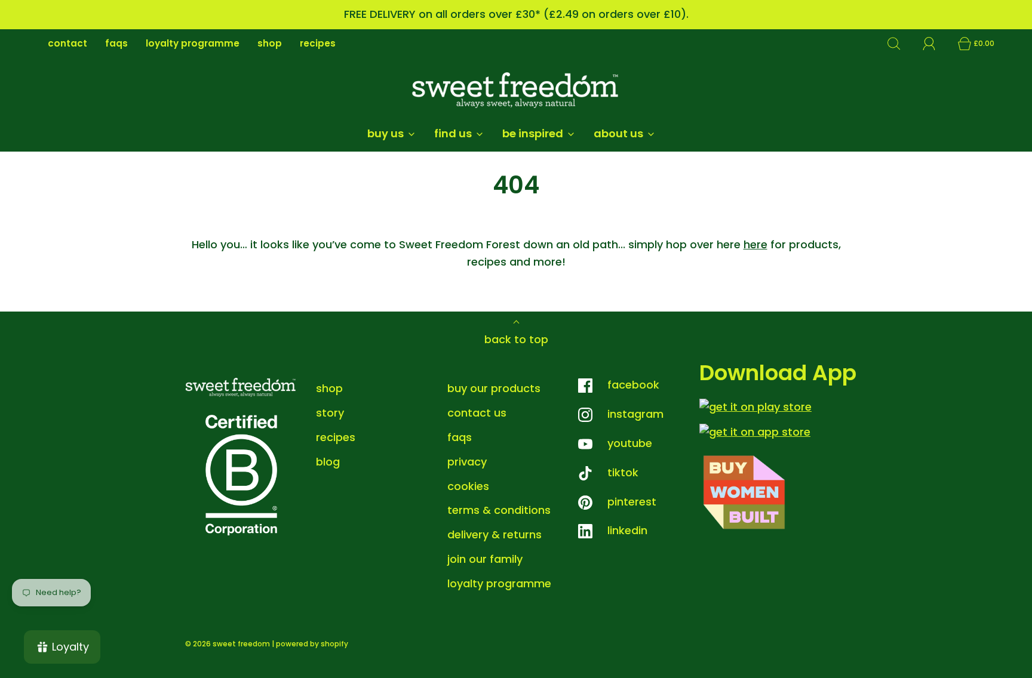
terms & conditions (499, 510)
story (330, 412)
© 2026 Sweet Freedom (227, 644)
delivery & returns (494, 534)
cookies (468, 486)
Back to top (516, 339)
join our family (485, 558)
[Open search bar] (900, 43)
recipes (318, 43)
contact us (476, 412)
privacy (467, 461)
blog (328, 461)
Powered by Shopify (312, 644)
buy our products (493, 388)
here (755, 244)
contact (67, 43)
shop (269, 43)
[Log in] (936, 43)
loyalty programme (192, 43)
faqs (116, 43)
